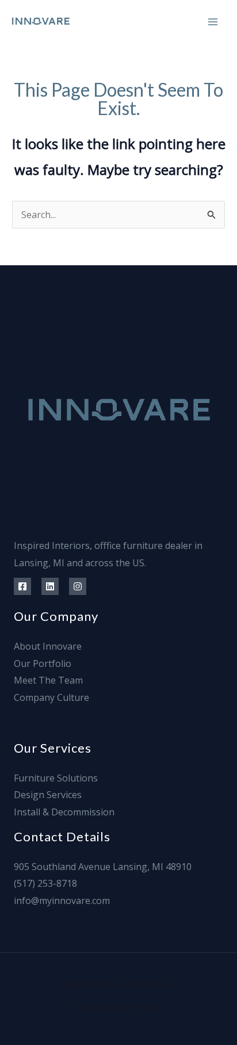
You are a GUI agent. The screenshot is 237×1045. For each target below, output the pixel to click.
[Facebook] (22, 586)
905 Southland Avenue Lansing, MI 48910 (103, 866)
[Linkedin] (50, 586)
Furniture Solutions (56, 778)
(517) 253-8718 (45, 883)
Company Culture (51, 697)
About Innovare (48, 646)
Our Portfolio (42, 663)
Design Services (48, 794)
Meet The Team (48, 680)
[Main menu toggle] (212, 22)
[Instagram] (77, 586)
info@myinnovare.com (62, 900)
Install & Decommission (64, 812)
